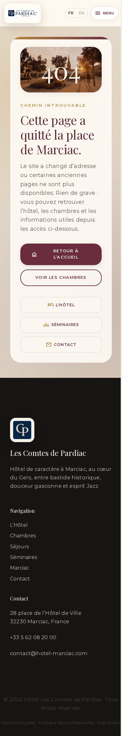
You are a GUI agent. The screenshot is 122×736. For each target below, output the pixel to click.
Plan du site (109, 722)
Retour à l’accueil (55, 254)
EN (82, 13)
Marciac (19, 568)
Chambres (23, 536)
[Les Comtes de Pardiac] (22, 13)
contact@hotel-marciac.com (49, 653)
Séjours (19, 547)
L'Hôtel (19, 525)
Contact (61, 344)
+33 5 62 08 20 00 (33, 637)
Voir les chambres (60, 277)
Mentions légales (18, 722)
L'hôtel (61, 305)
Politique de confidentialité (66, 722)
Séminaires (61, 324)
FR (71, 13)
